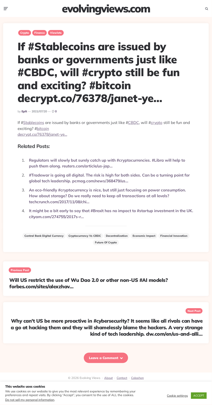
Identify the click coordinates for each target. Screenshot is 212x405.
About (108, 378)
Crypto (24, 32)
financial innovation (173, 235)
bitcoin (43, 128)
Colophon (137, 378)
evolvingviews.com (106, 8)
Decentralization (117, 235)
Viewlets (56, 32)
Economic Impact (144, 235)
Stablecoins (33, 122)
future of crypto (106, 242)
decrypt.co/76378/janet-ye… (42, 134)
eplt (24, 111)
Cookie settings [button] (177, 396)
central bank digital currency (43, 235)
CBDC (133, 122)
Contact (122, 378)
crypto (156, 122)
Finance (39, 32)
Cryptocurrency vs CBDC (84, 235)
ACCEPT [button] (198, 395)
